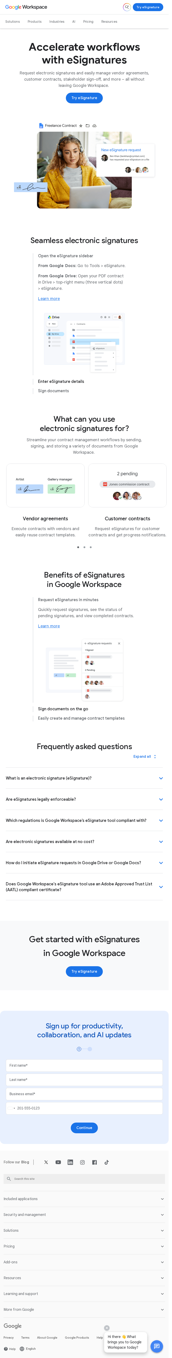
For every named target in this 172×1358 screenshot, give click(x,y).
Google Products (77, 1334)
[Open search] (127, 7)
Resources (109, 22)
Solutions (12, 22)
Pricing (88, 22)
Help (100, 1334)
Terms (25, 1334)
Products (35, 22)
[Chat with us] (156, 1346)
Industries (56, 22)
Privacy (9, 1334)
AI (73, 22)
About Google (47, 1334)
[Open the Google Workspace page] (26, 7)
